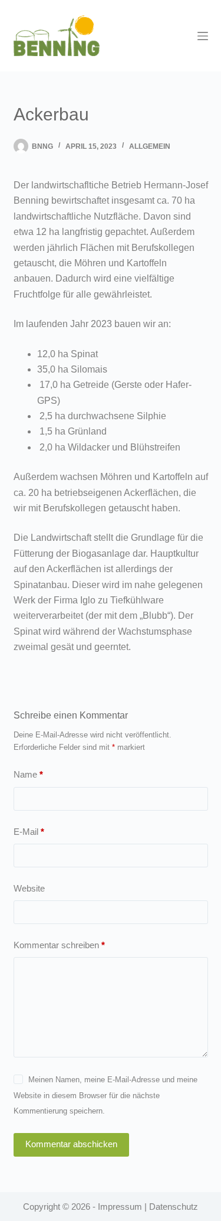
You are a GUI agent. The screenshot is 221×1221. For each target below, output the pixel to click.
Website (29, 888)
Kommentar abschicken (71, 1144)
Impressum (120, 1207)
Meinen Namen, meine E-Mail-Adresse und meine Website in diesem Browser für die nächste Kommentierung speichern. (105, 1095)
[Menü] (202, 36)
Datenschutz (173, 1207)
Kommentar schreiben (59, 945)
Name (28, 774)
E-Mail (29, 832)
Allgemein (149, 146)
